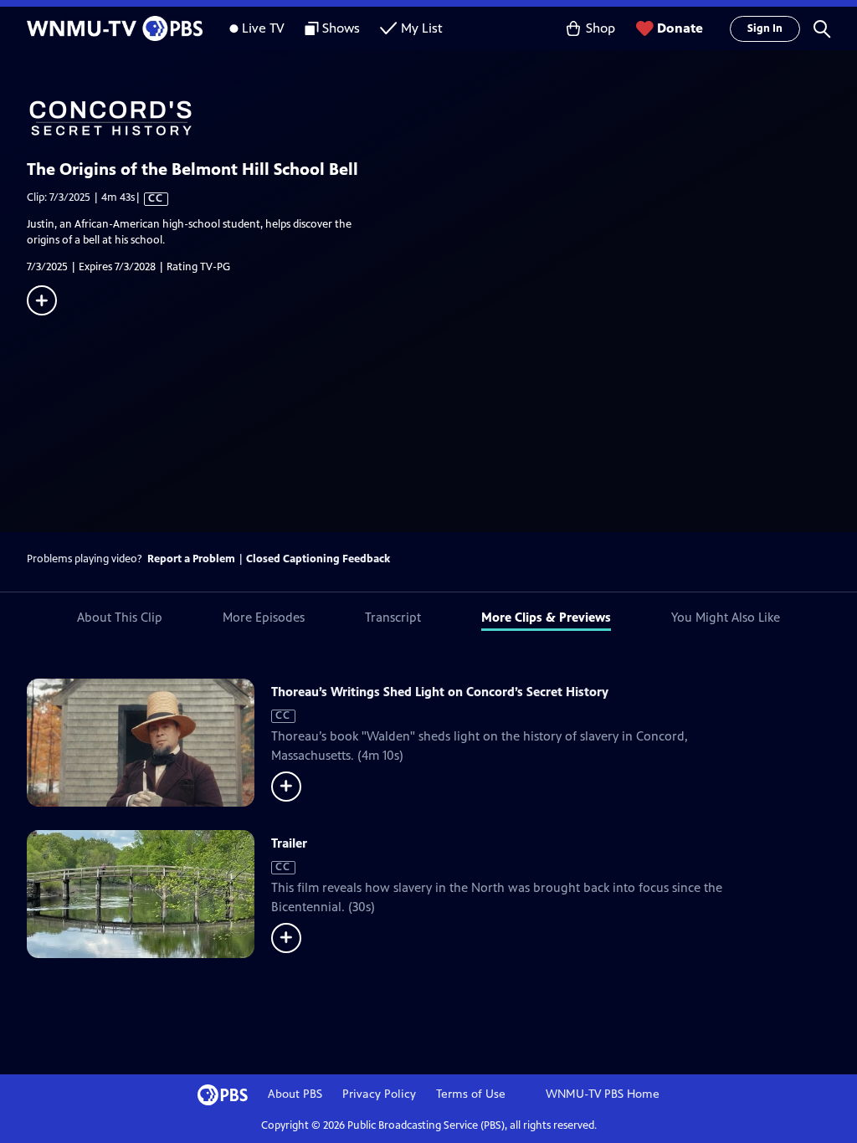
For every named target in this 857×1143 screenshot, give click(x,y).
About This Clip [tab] (119, 617)
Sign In (765, 28)
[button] (822, 28)
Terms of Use (470, 1094)
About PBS (295, 1094)
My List (422, 28)
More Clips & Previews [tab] (546, 617)
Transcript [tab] (393, 617)
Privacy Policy (379, 1094)
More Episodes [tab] (264, 617)
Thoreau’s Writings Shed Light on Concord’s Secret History (439, 692)
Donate (680, 28)
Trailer (289, 843)
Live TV (263, 28)
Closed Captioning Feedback (318, 559)
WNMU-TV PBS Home (602, 1094)
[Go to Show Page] (442, 118)
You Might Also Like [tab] (725, 617)
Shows (341, 28)
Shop (600, 28)
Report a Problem (191, 559)
